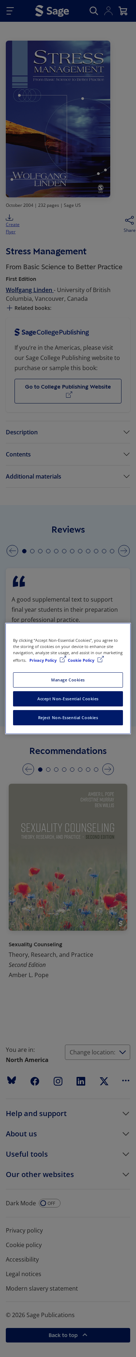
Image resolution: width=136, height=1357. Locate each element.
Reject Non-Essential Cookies (68, 717)
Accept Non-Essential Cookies (68, 698)
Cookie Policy (81, 660)
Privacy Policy (43, 660)
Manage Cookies (68, 679)
